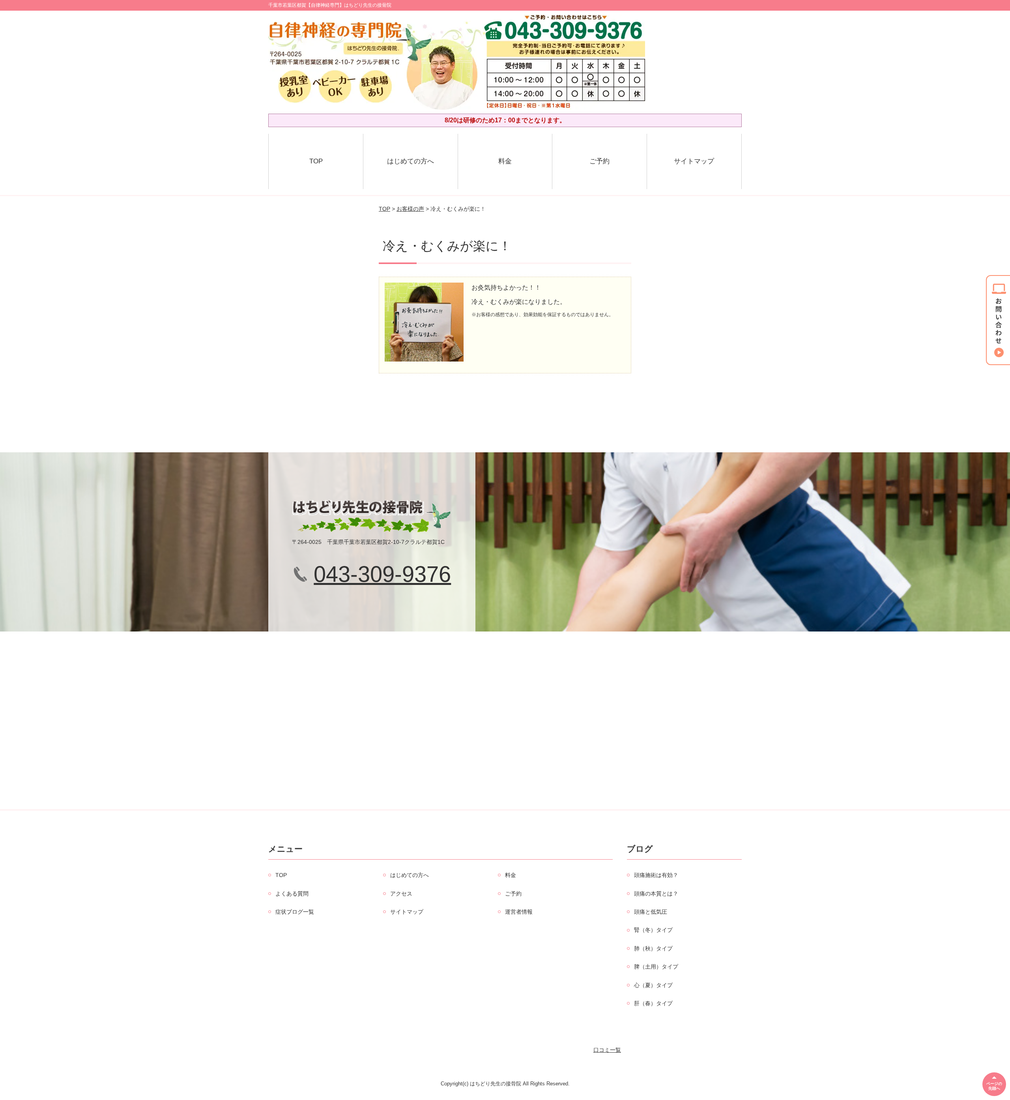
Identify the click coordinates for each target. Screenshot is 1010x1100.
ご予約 (599, 161)
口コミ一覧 (607, 1050)
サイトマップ (694, 161)
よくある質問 (292, 893)
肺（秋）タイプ (653, 948)
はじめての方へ (410, 161)
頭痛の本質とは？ (656, 893)
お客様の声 (410, 209)
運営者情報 (519, 912)
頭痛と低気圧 (650, 912)
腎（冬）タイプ (653, 930)
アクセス (401, 893)
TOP (316, 161)
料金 (505, 161)
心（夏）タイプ (653, 985)
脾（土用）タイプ (656, 966)
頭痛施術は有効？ (656, 875)
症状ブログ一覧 (294, 912)
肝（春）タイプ (653, 1003)
